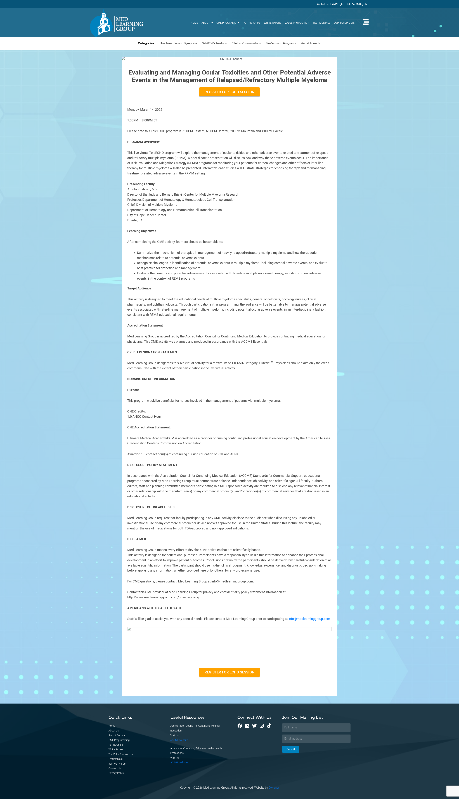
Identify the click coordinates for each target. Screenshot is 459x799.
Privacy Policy (116, 773)
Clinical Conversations (246, 43)
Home (194, 22)
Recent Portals (116, 735)
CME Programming (119, 740)
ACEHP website (179, 762)
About (206, 22)
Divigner (274, 787)
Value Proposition (297, 22)
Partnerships (251, 22)
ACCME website (179, 740)
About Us (113, 730)
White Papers (272, 22)
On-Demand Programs (281, 43)
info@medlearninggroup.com (309, 619)
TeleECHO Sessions (214, 43)
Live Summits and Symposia (178, 43)
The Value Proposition (120, 754)
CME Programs (226, 22)
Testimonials (321, 22)
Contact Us (114, 768)
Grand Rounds (310, 43)
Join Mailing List (345, 22)
